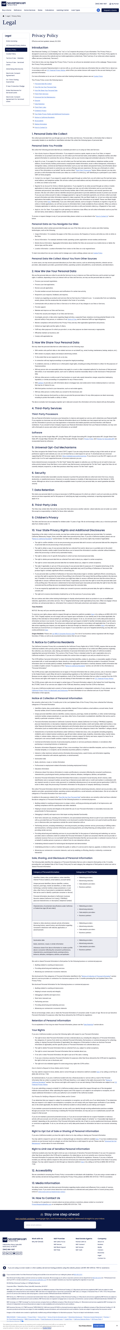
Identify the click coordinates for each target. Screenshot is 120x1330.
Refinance (17, 10)
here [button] (46, 630)
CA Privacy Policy (97, 1319)
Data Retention (40, 104)
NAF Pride (57, 1250)
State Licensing (11, 41)
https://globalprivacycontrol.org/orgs (74, 456)
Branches (101, 1253)
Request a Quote (110, 10)
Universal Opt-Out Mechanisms (45, 97)
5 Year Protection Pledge (15, 86)
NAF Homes (79, 1247)
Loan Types (75, 10)
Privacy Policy (11, 50)
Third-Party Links (40, 107)
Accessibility (39, 121)
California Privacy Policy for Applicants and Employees (50, 690)
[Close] (117, 1326)
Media (100, 1247)
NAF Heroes (58, 1244)
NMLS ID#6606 (11, 1317)
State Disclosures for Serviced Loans (13, 91)
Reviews (100, 1244)
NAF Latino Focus (59, 1242)
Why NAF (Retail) (37, 1242)
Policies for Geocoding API (105, 439)
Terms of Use (72, 319)
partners (41, 383)
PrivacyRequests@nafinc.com (41, 1204)
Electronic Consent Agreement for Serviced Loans (15, 99)
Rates (40, 10)
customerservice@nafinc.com (37, 1280)
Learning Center (63, 10)
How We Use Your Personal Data (45, 87)
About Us (101, 1242)
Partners (106, 1317)
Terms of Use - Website (15, 58)
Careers (100, 1250)
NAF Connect (80, 1244)
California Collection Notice (82, 1319)
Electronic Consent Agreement (13, 74)
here (49, 202)
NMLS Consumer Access (32, 1319)
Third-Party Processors (83, 170)
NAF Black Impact (60, 1247)
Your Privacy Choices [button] (13, 1321)
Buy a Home (6, 10)
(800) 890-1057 (9, 1249)
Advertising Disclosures (14, 69)
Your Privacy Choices (85, 1325)
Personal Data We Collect (43, 84)
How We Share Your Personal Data (46, 90)
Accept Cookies (99, 1325)
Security (37, 100)
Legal (8, 16)
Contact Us (101, 1258)
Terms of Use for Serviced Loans (57, 1317)
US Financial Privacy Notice (16, 45)
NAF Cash (79, 1250)
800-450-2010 (88, 1268)
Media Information (41, 124)
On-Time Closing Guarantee (12, 81)
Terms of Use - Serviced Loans (15, 63)
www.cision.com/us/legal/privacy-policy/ (51, 1192)
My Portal (114, 4)
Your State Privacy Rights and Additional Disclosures (52, 114)
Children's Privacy (40, 111)
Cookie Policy (11, 54)
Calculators (49, 10)
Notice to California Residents (45, 117)
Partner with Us (81, 1242)
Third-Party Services (41, 94)
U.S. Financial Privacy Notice (56, 70)
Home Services (29, 10)
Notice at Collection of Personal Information (96, 976)
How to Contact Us (41, 127)
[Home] (14, 3)
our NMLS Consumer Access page (63, 634)
